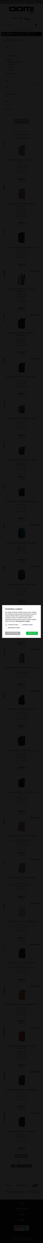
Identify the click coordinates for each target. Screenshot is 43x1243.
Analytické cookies (27, 624)
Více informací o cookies (23, 621)
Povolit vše (32, 633)
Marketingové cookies (14, 627)
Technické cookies (13, 624)
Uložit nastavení (12, 633)
